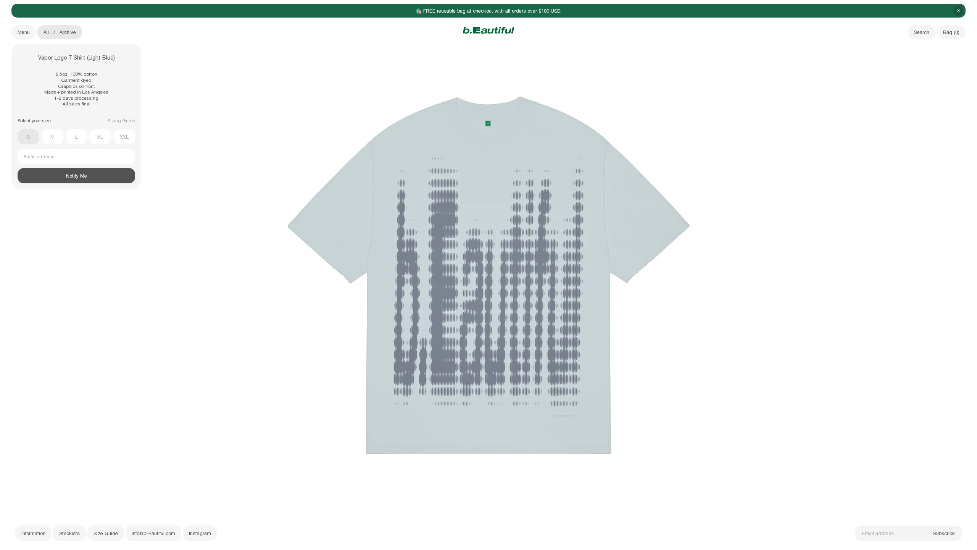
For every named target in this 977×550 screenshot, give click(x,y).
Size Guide (106, 533)
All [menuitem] (46, 32)
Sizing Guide (121, 120)
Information (33, 533)
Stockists (69, 533)
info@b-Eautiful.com (153, 533)
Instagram (200, 533)
